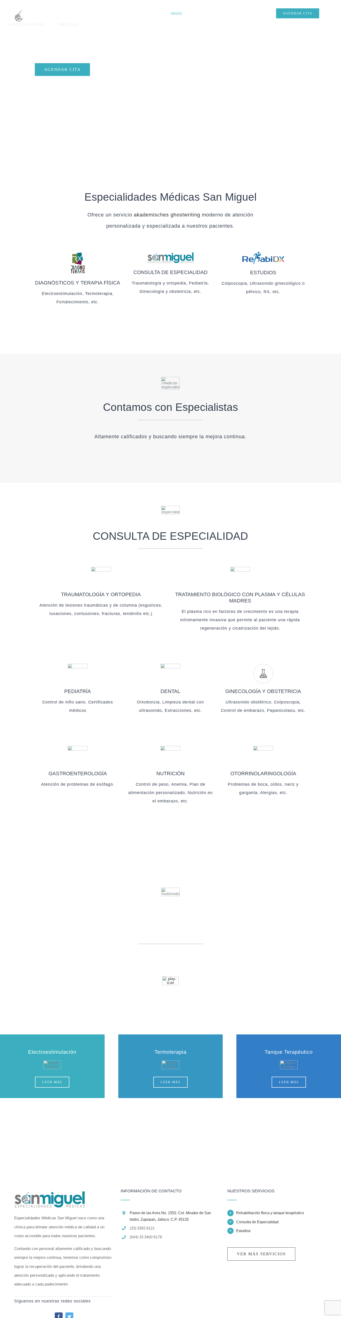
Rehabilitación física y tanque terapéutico (270, 1213)
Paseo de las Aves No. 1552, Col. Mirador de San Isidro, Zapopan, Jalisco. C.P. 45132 (170, 1216)
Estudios (243, 1231)
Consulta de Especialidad (257, 1222)
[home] (49, 1193)
